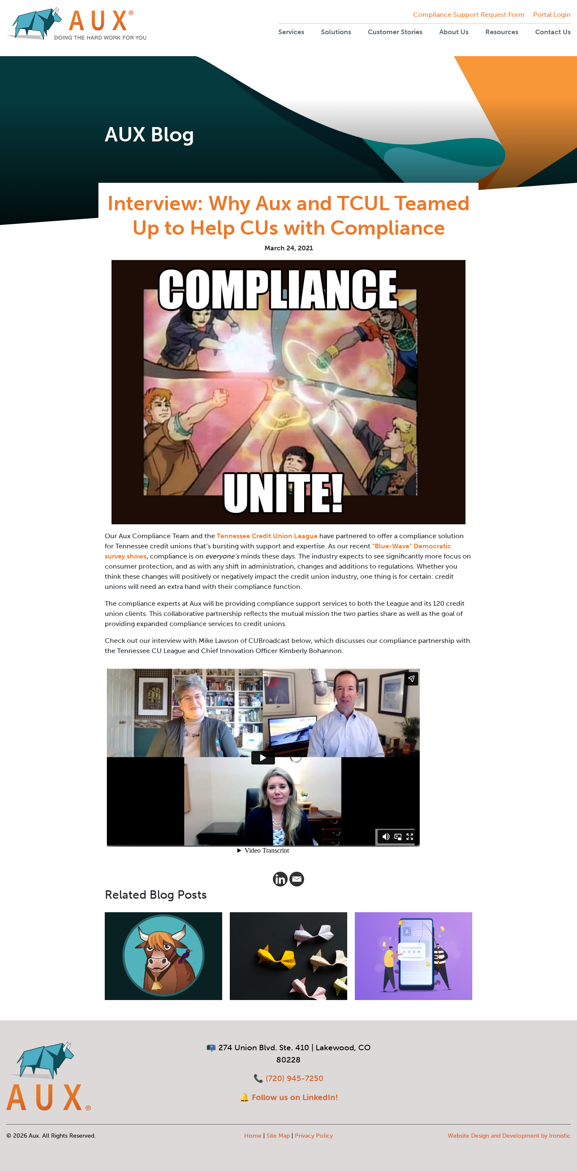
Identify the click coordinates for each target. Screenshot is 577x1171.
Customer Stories (395, 32)
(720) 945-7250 (295, 1078)
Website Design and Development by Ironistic (509, 1135)
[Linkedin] (280, 879)
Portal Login (552, 15)
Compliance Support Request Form (469, 15)
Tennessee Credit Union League (267, 536)
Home (252, 1135)
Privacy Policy (314, 1135)
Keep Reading (139, 974)
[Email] (296, 879)
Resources (501, 32)
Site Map (278, 1135)
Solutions (336, 32)
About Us (453, 32)
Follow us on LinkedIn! (295, 1097)
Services (291, 32)
